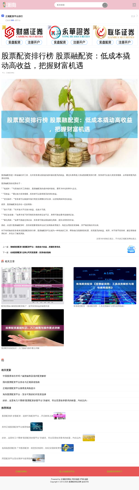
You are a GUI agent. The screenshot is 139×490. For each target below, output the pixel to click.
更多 (133, 16)
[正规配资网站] (9, 4)
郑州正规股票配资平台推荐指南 (16, 426)
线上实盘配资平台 (67, 471)
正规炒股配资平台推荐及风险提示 (19, 388)
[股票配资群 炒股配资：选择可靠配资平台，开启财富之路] (59, 415)
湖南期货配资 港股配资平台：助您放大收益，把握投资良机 (35, 246)
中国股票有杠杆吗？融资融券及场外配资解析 (24, 375)
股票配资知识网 (75, 481)
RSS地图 (75, 479)
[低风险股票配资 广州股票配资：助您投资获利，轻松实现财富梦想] (67, 447)
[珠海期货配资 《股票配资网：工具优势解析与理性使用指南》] (105, 285)
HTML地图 (84, 479)
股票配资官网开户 (114, 471)
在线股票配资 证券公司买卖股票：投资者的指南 (30, 252)
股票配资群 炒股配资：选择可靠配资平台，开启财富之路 (27, 415)
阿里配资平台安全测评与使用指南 (17, 458)
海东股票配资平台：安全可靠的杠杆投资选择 (24, 394)
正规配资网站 (21, 471)
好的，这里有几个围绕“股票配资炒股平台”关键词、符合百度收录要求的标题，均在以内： (46, 400)
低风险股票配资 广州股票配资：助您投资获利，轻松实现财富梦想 (31, 447)
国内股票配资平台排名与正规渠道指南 (21, 382)
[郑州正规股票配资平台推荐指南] (36, 426)
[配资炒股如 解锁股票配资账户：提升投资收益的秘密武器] (32, 285)
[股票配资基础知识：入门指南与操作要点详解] (32, 327)
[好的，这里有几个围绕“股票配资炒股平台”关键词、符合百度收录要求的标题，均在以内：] (89, 437)
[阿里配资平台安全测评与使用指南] (38, 458)
